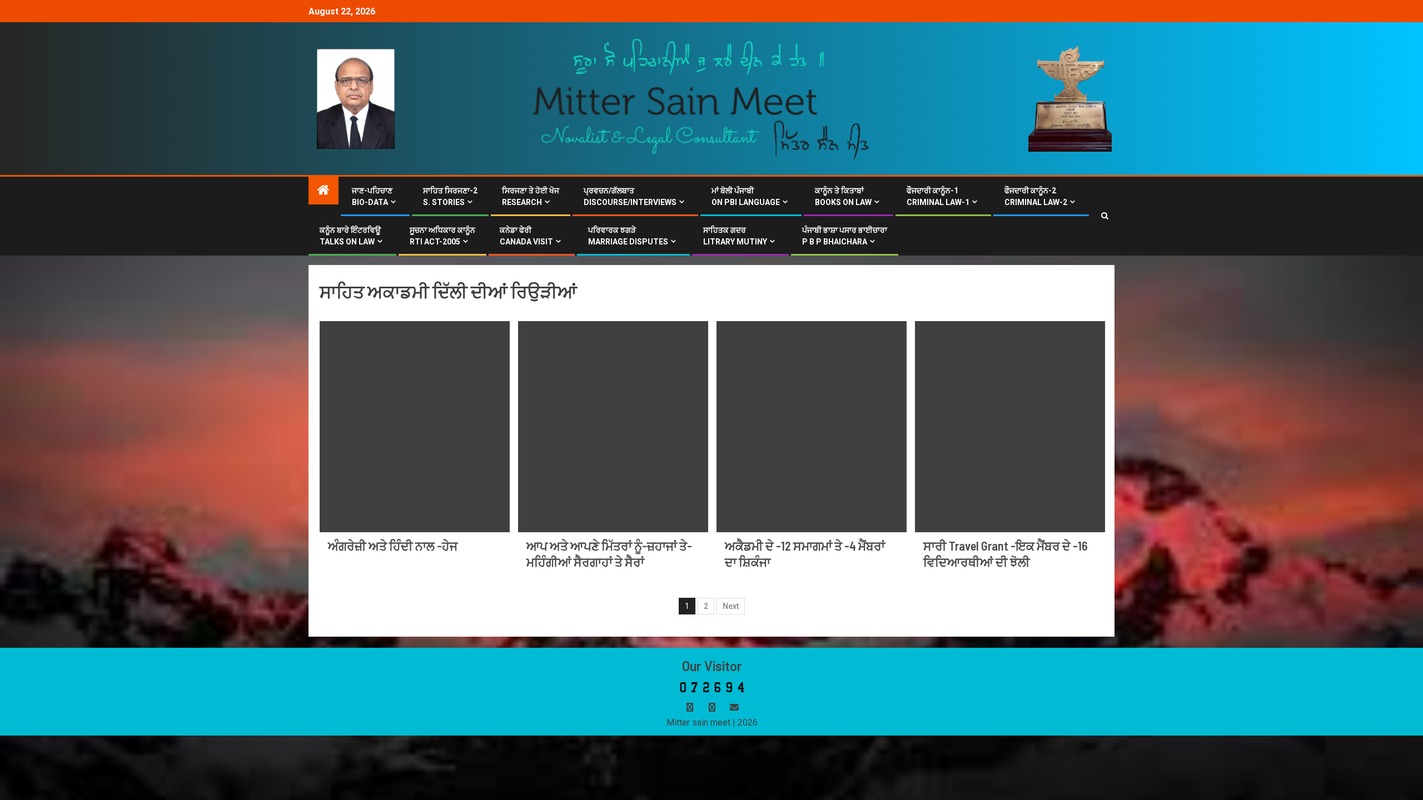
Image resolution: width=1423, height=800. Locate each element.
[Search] (1105, 216)
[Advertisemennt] (701, 98)
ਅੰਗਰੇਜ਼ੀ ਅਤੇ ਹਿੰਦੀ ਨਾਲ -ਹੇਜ (392, 545)
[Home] (323, 191)
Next (731, 606)
